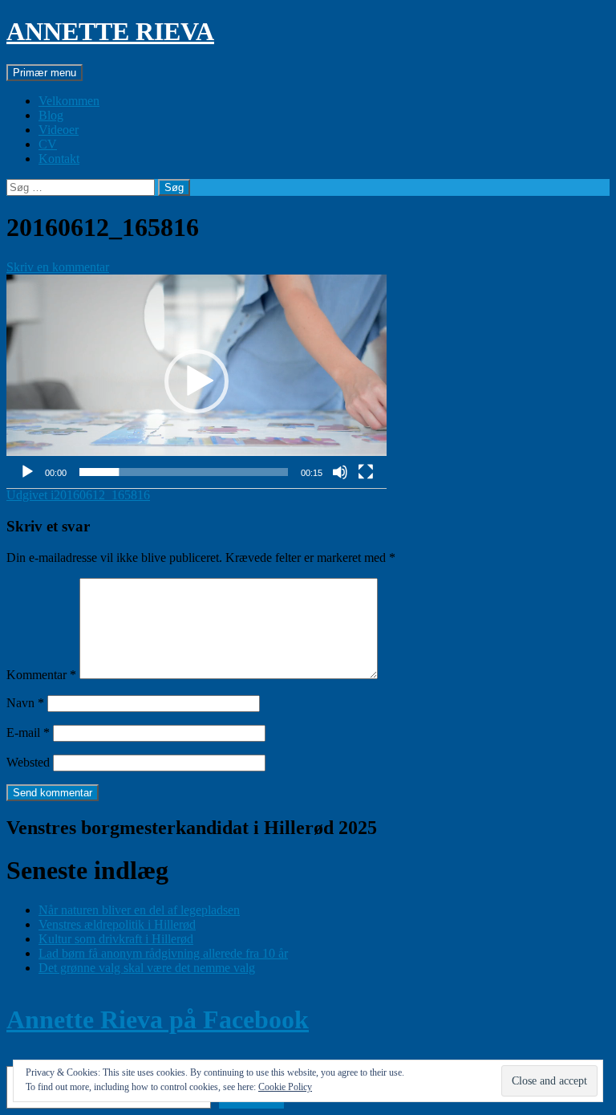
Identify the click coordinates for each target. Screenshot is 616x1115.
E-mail (28, 732)
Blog (50, 115)
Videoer (58, 129)
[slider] (183, 472)
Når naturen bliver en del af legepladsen (139, 910)
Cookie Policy (285, 1087)
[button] (196, 381)
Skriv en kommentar (57, 267)
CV (47, 144)
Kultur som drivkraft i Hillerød (115, 939)
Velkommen (68, 101)
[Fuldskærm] (366, 472)
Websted (28, 762)
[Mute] (340, 472)
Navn (25, 703)
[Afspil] (27, 472)
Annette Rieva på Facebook (157, 1019)
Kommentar (41, 675)
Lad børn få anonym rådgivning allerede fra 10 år (163, 953)
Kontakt (58, 158)
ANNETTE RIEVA (110, 31)
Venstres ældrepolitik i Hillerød (117, 924)
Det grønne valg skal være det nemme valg (146, 968)
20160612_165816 (78, 495)
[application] (196, 382)
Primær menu (44, 73)
